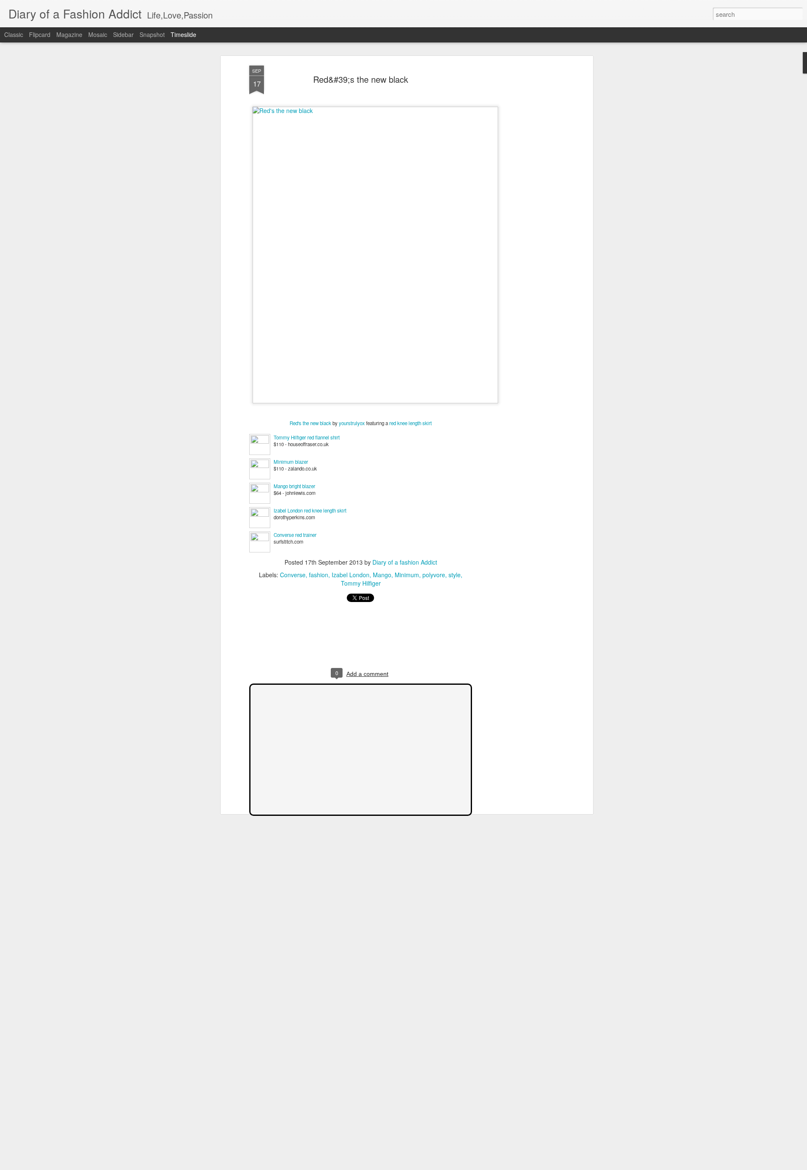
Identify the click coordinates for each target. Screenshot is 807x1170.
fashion (318, 575)
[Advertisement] (518, 198)
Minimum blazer (291, 461)
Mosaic (97, 34)
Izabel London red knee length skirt (310, 510)
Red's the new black (310, 423)
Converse (293, 575)
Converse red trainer (295, 534)
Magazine (69, 34)
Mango (382, 575)
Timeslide (183, 34)
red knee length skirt (410, 423)
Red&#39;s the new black (360, 79)
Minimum (407, 575)
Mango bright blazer (294, 486)
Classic (13, 34)
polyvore (433, 575)
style (454, 575)
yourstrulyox (352, 423)
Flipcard (39, 34)
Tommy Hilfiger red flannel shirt (307, 437)
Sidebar (123, 34)
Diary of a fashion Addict (404, 562)
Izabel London (350, 575)
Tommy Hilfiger (361, 583)
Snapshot (152, 34)
